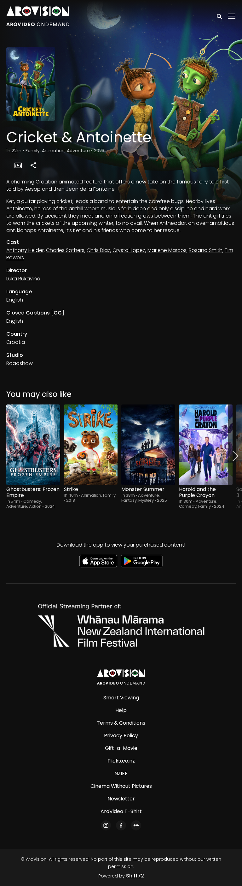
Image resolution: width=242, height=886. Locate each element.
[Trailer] (18, 165)
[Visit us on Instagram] (106, 825)
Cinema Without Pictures (121, 786)
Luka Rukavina (23, 278)
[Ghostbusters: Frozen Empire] (33, 444)
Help (121, 710)
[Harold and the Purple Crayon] (206, 444)
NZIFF (121, 773)
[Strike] (91, 444)
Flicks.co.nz (121, 760)
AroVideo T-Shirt (121, 811)
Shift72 (135, 875)
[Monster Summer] (148, 444)
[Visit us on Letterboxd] (136, 825)
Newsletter (121, 798)
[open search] (220, 16)
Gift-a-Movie (121, 748)
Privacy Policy (121, 735)
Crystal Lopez (128, 250)
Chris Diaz (98, 250)
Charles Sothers (65, 250)
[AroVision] (121, 677)
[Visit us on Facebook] (121, 825)
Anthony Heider (25, 250)
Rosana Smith (205, 250)
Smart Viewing (121, 697)
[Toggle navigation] (232, 16)
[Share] (33, 165)
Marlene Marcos (167, 250)
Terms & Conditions (121, 723)
